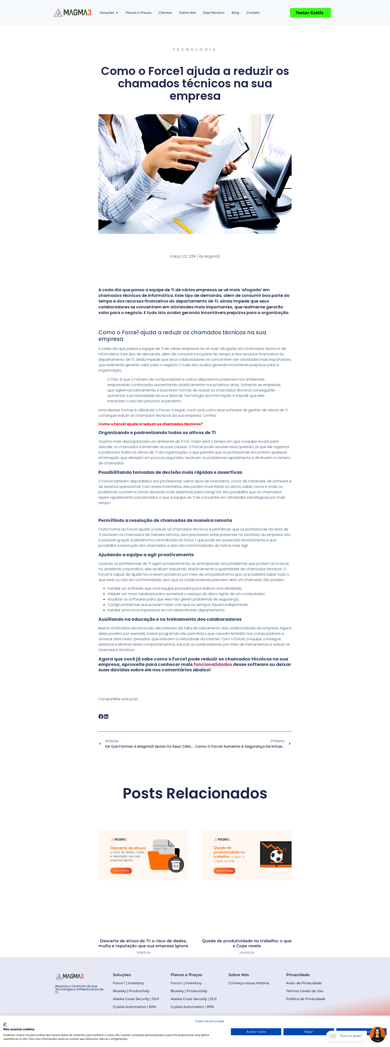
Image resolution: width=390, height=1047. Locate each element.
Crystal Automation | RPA (134, 956)
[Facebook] (310, 980)
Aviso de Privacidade (304, 933)
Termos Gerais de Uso (304, 941)
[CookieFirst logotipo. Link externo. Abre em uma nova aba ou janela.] (5, 1025)
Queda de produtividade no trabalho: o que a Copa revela (247, 893)
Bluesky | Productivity (131, 941)
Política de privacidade (209, 1021)
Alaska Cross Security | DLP (136, 949)
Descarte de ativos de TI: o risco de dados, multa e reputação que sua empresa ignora (143, 893)
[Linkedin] (333, 980)
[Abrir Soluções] (116, 12)
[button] (101, 716)
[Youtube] (326, 980)
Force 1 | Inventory (128, 933)
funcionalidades (213, 664)
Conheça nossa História (248, 933)
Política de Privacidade (305, 949)
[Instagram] (318, 980)
